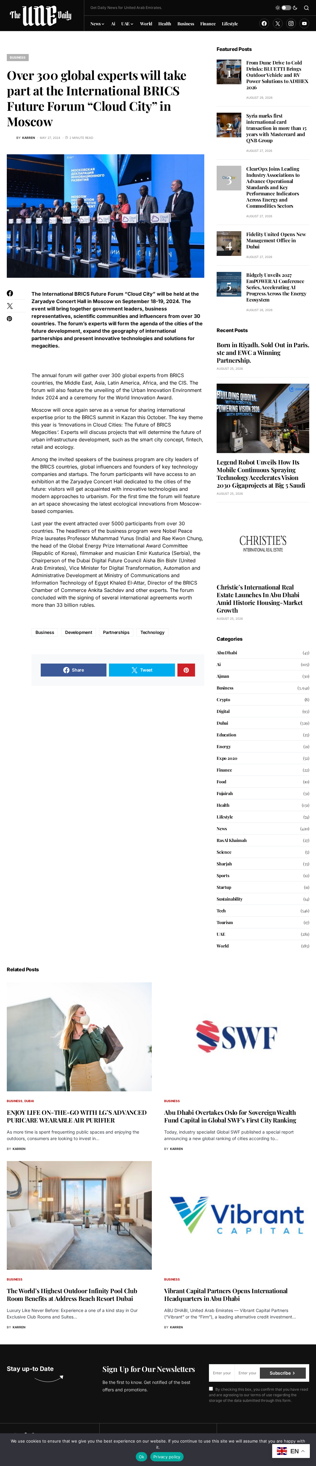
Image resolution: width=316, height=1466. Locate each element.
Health (223, 805)
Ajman (223, 676)
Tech (221, 911)
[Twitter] (278, 23)
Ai (219, 664)
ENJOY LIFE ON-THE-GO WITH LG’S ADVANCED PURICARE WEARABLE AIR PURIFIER (77, 1116)
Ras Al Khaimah (232, 840)
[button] (286, 8)
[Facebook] (264, 23)
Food (221, 782)
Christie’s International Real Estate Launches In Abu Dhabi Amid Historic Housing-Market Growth (260, 598)
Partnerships (116, 632)
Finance (224, 770)
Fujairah (225, 793)
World (223, 946)
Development (78, 632)
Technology (152, 632)
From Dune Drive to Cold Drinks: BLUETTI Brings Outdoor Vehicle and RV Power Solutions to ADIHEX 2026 (277, 74)
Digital (223, 711)
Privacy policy (167, 1456)
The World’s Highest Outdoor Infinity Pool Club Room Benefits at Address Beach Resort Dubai (72, 1294)
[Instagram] (291, 23)
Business (18, 57)
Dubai (222, 723)
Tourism (225, 922)
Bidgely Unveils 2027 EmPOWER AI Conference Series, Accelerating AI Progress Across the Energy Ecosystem (276, 287)
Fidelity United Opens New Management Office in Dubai (276, 240)
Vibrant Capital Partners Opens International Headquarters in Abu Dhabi (226, 1294)
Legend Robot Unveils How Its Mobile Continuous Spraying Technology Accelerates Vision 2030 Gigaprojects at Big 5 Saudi (261, 473)
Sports (223, 875)
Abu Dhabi (227, 653)
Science (224, 852)
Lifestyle (225, 817)
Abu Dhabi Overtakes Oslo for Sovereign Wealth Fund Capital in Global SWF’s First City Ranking (230, 1116)
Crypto (223, 699)
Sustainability (230, 899)
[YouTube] (304, 23)
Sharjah (224, 864)
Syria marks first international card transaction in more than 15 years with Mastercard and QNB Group (276, 128)
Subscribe (280, 1373)
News (222, 828)
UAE (221, 934)
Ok (141, 1456)
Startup (224, 887)
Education (226, 735)
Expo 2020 (227, 758)
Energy (224, 746)
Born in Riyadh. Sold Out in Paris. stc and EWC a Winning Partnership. (263, 352)
